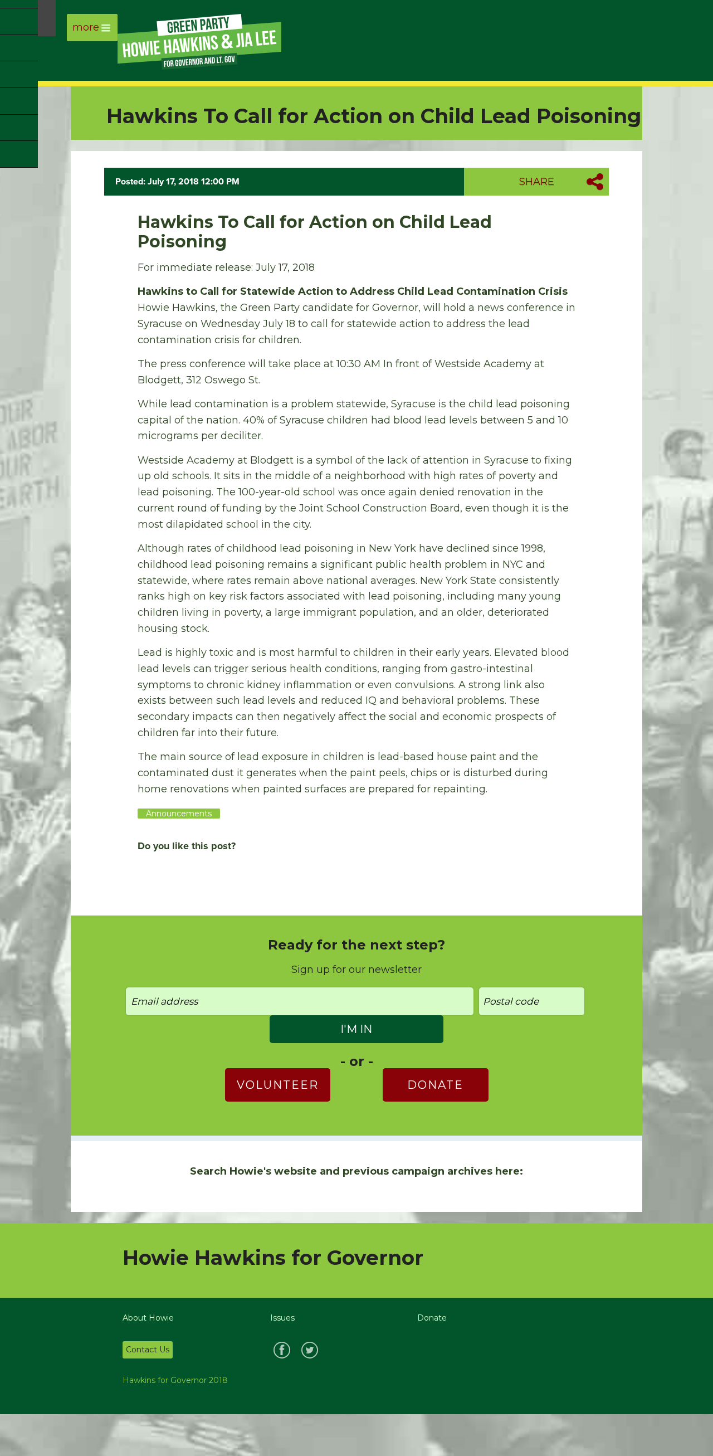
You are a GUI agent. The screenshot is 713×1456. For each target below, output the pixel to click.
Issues (282, 1318)
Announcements (179, 814)
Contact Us (147, 1350)
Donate (435, 1085)
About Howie (148, 1318)
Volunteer (278, 1085)
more (85, 27)
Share (536, 182)
